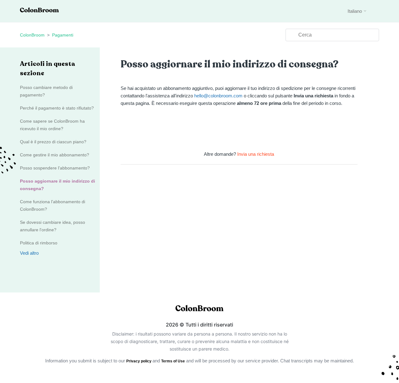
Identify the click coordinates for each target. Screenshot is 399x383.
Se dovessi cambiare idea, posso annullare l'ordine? (52, 226)
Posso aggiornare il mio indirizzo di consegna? (57, 185)
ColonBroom (32, 34)
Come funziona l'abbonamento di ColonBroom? (52, 205)
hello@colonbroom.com (218, 95)
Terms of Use (173, 361)
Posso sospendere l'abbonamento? (55, 167)
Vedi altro (29, 253)
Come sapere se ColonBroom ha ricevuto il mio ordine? (52, 125)
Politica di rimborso (38, 242)
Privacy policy (139, 361)
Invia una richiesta (255, 154)
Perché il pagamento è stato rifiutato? (57, 108)
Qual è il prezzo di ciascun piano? (53, 141)
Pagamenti (62, 34)
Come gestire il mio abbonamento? (54, 154)
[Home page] (39, 10)
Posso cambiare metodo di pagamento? (46, 91)
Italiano (355, 11)
